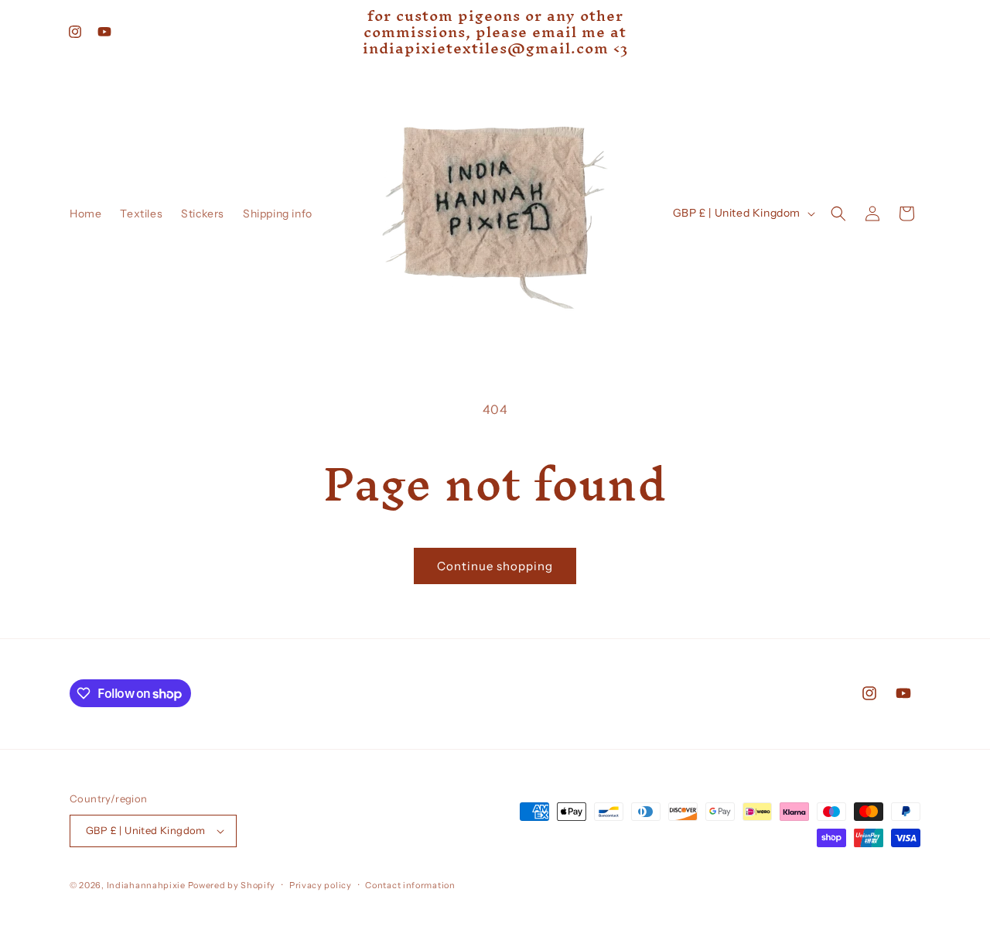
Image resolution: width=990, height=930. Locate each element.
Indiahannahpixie (146, 885)
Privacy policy (320, 885)
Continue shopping (495, 566)
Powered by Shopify (232, 885)
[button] (838, 214)
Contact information (410, 885)
